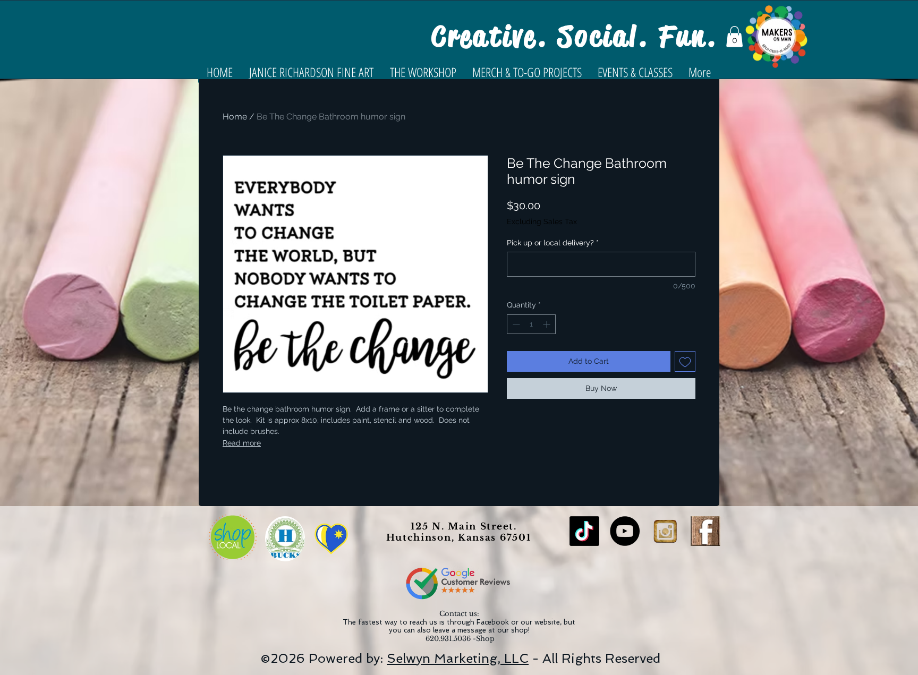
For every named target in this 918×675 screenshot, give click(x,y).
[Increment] (547, 324)
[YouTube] (625, 531)
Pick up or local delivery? (553, 242)
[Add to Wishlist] (685, 361)
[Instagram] (665, 531)
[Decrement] (515, 324)
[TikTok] (584, 531)
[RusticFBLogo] (705, 531)
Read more (242, 443)
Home (235, 117)
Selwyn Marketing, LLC (458, 658)
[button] (734, 36)
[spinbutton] (531, 324)
